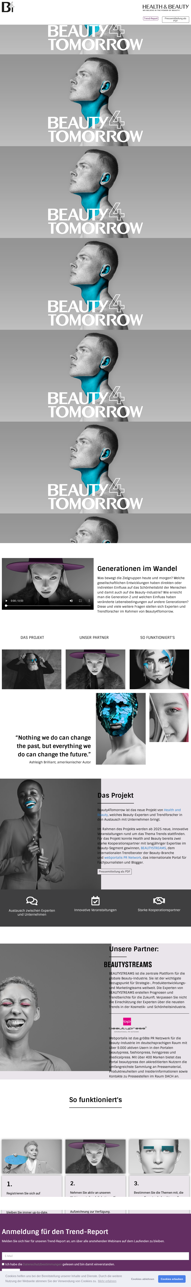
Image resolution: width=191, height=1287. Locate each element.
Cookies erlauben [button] (172, 1278)
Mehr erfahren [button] (107, 1281)
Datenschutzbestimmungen (42, 1264)
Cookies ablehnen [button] (142, 1278)
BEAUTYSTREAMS (153, 848)
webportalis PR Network (122, 858)
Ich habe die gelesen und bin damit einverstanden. (60, 1264)
